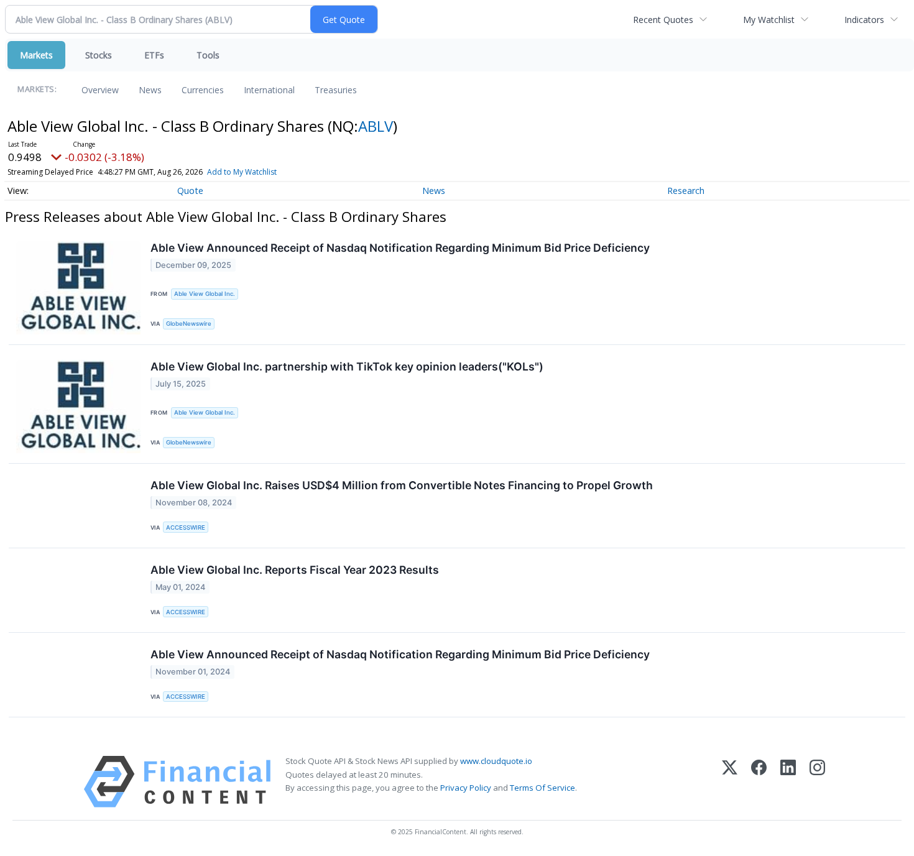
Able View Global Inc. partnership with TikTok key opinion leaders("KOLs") (346, 366)
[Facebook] (759, 782)
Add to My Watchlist (242, 172)
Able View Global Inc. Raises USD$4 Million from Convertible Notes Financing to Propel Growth (401, 485)
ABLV (375, 126)
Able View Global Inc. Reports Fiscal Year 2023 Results (294, 569)
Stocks (98, 55)
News (150, 90)
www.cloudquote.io (496, 760)
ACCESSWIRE (185, 527)
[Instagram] (817, 782)
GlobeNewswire (188, 323)
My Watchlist (769, 19)
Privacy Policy (465, 787)
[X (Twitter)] (729, 782)
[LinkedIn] (788, 782)
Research (685, 190)
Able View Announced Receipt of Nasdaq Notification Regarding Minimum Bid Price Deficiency (400, 247)
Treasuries (336, 90)
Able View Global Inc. (204, 293)
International (269, 90)
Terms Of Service (542, 787)
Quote (190, 190)
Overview (100, 90)
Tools (207, 55)
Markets (36, 55)
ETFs (154, 55)
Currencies (203, 90)
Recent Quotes (663, 19)
